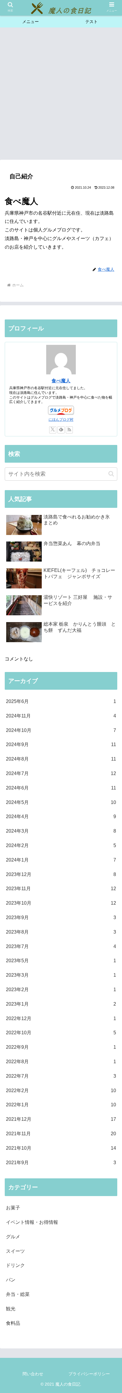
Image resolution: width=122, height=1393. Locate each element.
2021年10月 (61, 1148)
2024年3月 (61, 830)
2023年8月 (61, 931)
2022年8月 (61, 1061)
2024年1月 (61, 859)
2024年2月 (61, 845)
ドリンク (15, 1265)
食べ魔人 (61, 380)
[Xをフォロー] (52, 429)
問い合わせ (33, 1373)
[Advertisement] (61, 95)
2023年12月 (61, 874)
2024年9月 (61, 744)
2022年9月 (61, 1047)
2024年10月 (61, 730)
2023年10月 (61, 903)
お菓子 (13, 1207)
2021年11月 (61, 1133)
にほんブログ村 (61, 419)
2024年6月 (61, 787)
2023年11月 (61, 888)
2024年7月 (61, 773)
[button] (111, 473)
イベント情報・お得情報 (32, 1222)
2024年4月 (61, 816)
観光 (10, 1308)
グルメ (13, 1236)
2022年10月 (61, 1032)
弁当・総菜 (18, 1294)
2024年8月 (61, 758)
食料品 (13, 1323)
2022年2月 (61, 1090)
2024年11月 (61, 715)
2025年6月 (61, 701)
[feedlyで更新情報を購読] (61, 429)
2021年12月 (61, 1119)
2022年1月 (61, 1104)
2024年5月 (61, 802)
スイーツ (15, 1251)
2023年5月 (61, 960)
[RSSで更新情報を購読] (69, 429)
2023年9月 (61, 917)
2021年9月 (61, 1162)
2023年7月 (61, 946)
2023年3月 (61, 975)
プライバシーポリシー (89, 1373)
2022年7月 (61, 1076)
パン (10, 1279)
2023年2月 (61, 989)
